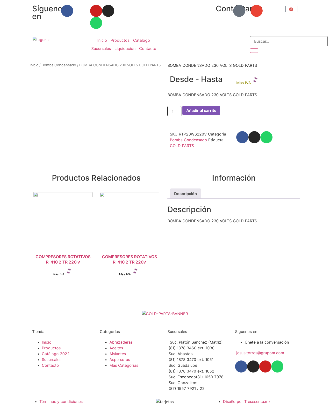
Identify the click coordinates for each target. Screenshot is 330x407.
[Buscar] (254, 50)
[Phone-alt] (239, 11)
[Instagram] (108, 11)
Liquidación (125, 48)
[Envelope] (257, 11)
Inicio (102, 40)
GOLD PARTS (182, 145)
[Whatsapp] (96, 23)
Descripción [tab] (185, 193)
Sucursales (101, 48)
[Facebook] (67, 11)
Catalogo (141, 40)
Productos (120, 40)
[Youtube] (96, 11)
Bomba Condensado (59, 65)
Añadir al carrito (201, 110)
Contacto (147, 48)
